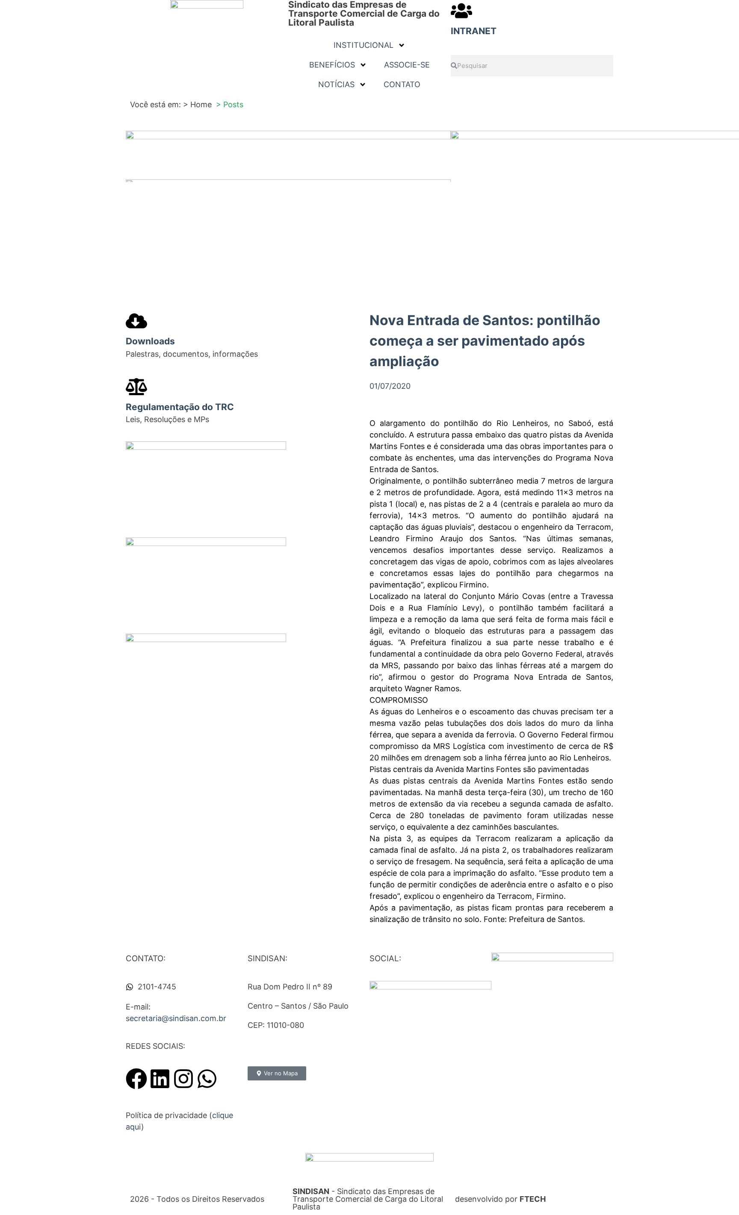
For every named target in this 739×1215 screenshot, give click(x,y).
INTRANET (474, 31)
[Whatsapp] (207, 1078)
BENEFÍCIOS (332, 64)
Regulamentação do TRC (180, 407)
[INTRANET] (461, 10)
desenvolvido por (500, 1198)
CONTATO (402, 84)
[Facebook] (136, 1078)
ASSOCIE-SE (407, 64)
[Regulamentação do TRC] (136, 386)
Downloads (150, 341)
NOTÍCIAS (336, 84)
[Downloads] (136, 321)
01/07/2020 (390, 386)
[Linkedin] (160, 1078)
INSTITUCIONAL (363, 45)
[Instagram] (183, 1078)
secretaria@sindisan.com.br (176, 1018)
